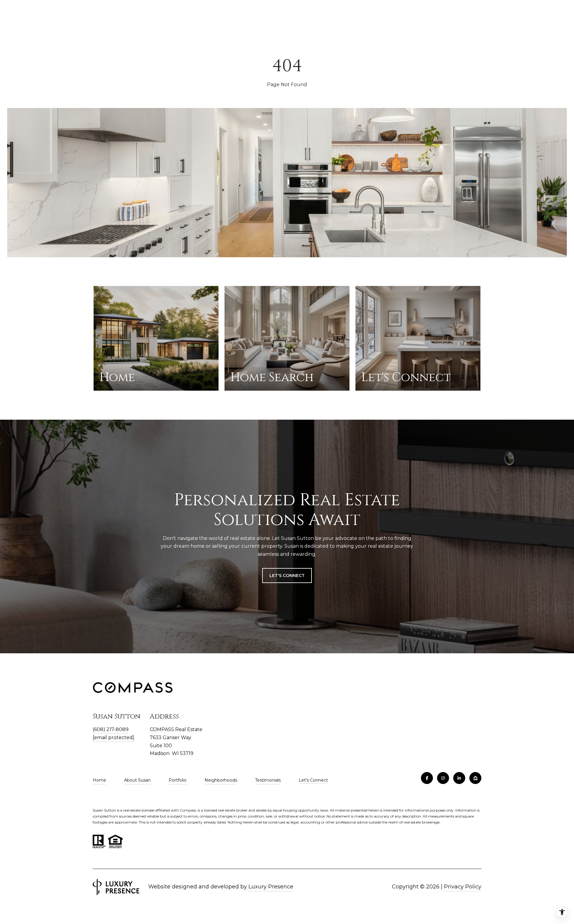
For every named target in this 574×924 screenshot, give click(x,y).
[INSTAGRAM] (443, 778)
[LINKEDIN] (459, 778)
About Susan (137, 780)
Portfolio (178, 780)
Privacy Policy (462, 886)
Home (99, 780)
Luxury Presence (270, 886)
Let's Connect (313, 780)
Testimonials (268, 780)
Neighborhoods (220, 780)
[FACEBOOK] (427, 778)
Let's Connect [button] (287, 575)
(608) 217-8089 (111, 729)
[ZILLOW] (475, 778)
